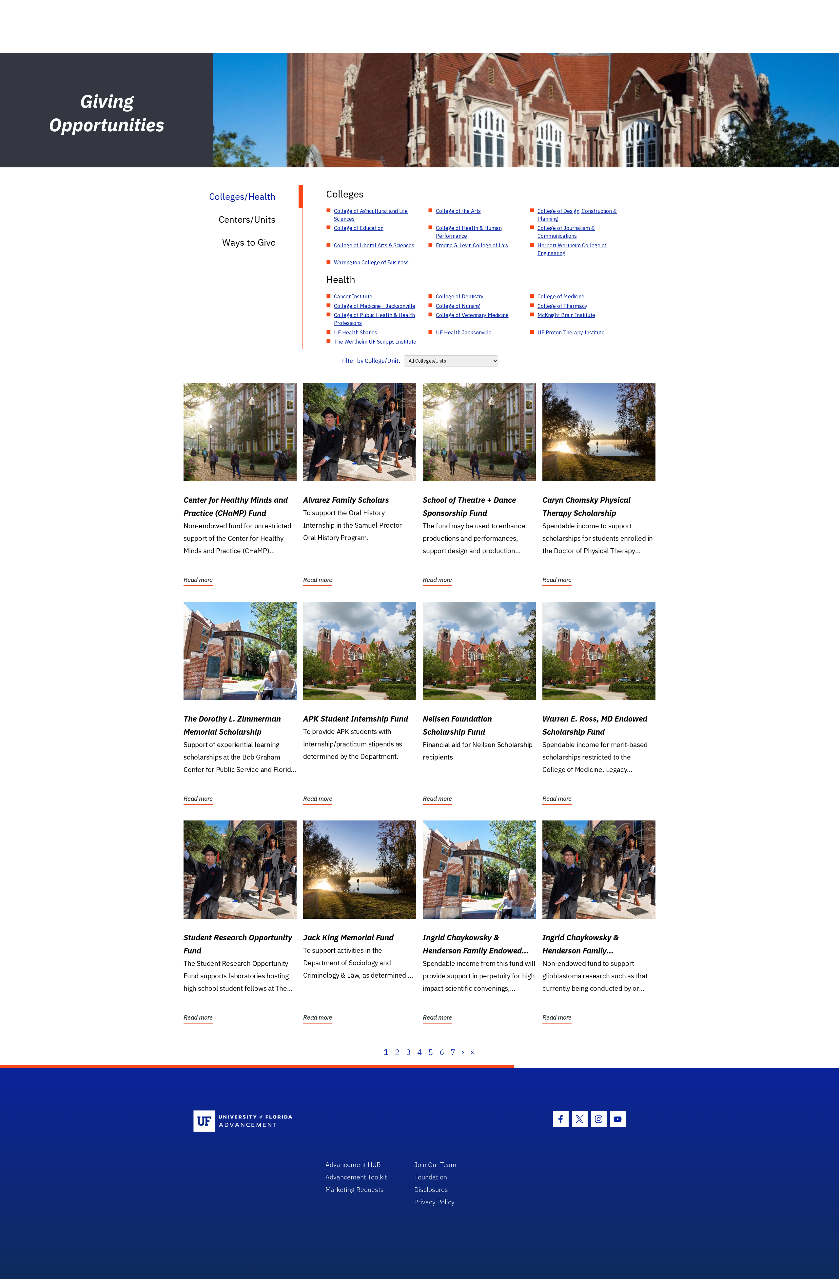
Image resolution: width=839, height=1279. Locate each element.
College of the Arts (458, 211)
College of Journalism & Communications (566, 232)
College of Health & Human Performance (469, 232)
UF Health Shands (355, 332)
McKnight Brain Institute (566, 315)
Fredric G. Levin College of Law (472, 245)
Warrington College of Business (371, 262)
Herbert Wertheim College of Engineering (572, 249)
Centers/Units (247, 219)
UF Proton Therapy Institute (571, 332)
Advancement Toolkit (356, 1177)
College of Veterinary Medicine (472, 315)
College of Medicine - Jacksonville (374, 306)
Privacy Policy (434, 1201)
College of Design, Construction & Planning (577, 215)
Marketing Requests (354, 1189)
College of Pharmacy (562, 306)
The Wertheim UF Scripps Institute (375, 341)
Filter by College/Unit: (370, 361)
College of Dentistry (459, 296)
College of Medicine (560, 296)
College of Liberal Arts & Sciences (374, 245)
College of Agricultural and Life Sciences (371, 215)
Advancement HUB (353, 1164)
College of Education (358, 228)
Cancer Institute (353, 296)
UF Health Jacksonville (464, 332)
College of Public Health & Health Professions (374, 319)
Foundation (430, 1177)
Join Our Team (435, 1164)
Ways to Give (249, 242)
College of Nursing (458, 306)
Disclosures (431, 1189)
